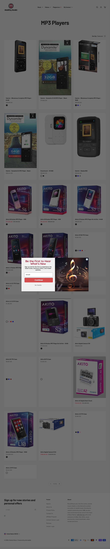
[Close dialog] (87, 259)
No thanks (38, 285)
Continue (39, 280)
